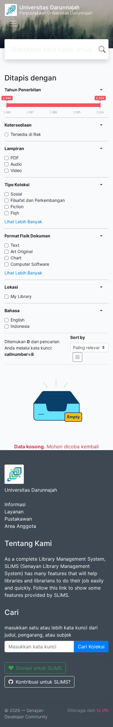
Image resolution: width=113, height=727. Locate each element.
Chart (16, 257)
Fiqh (15, 212)
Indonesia (20, 326)
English (17, 319)
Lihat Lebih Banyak (23, 221)
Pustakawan (18, 519)
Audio (16, 164)
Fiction (17, 206)
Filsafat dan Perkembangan (38, 200)
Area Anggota (20, 526)
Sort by (77, 337)
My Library (21, 296)
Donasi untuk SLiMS (39, 668)
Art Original (22, 251)
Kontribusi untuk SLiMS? (43, 682)
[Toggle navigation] (13, 23)
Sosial (16, 193)
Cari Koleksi (91, 647)
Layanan (14, 512)
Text (15, 245)
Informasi (15, 504)
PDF (15, 157)
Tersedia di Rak (26, 134)
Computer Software (30, 264)
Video (16, 170)
